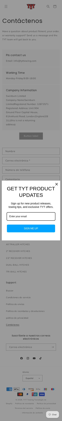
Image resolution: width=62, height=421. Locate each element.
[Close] (56, 184)
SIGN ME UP (31, 228)
